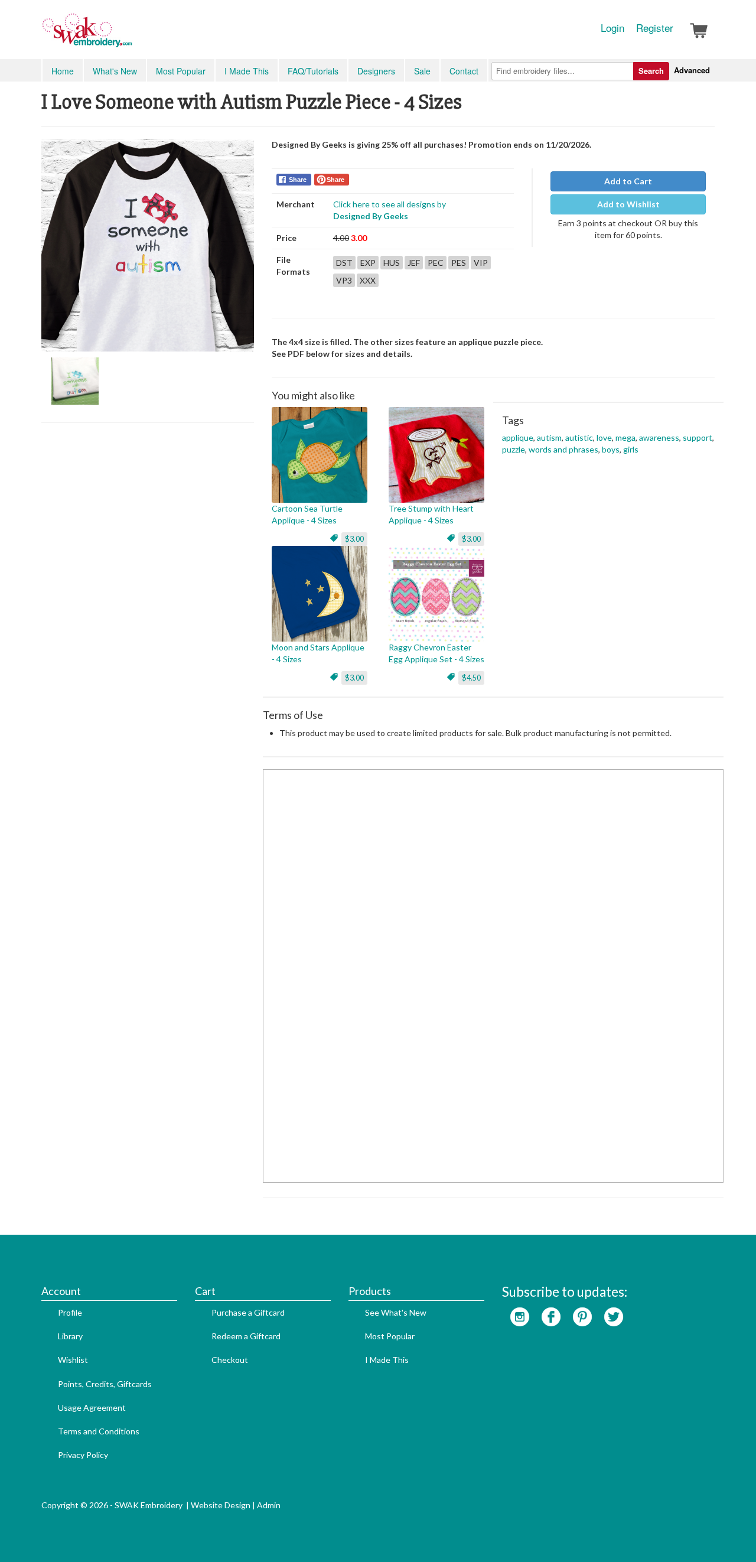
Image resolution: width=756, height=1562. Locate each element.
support (697, 437)
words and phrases (563, 449)
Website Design (220, 1505)
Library (70, 1336)
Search (651, 70)
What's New (115, 71)
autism (549, 437)
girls (630, 449)
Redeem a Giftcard (246, 1336)
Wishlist (73, 1360)
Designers (376, 71)
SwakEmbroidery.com (130, 35)
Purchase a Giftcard (248, 1312)
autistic (579, 437)
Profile (70, 1312)
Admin (269, 1505)
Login (612, 28)
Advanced (692, 70)
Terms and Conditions (98, 1431)
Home (62, 71)
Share (298, 179)
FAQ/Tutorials (313, 71)
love (604, 437)
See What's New (395, 1312)
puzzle (513, 449)
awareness (659, 437)
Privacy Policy (83, 1455)
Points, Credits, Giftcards (105, 1384)
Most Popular (181, 71)
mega (625, 437)
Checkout (229, 1360)
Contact (463, 71)
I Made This (246, 71)
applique (517, 437)
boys (611, 449)
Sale (422, 71)
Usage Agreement (92, 1407)
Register (654, 28)
